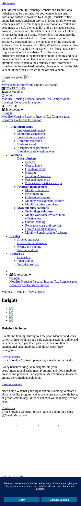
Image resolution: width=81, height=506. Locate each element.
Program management (32, 186)
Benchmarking (34, 193)
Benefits (30, 162)
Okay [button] (22, 499)
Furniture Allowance (38, 176)
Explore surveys (12, 384)
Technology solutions (39, 211)
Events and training (29, 246)
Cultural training (35, 222)
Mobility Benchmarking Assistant (46, 232)
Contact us (16, 253)
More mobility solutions (33, 207)
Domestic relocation (29, 140)
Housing (30, 172)
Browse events (11, 356)
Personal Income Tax (38, 99)
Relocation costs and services (43, 225)
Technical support (28, 264)
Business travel (26, 144)
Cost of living (33, 165)
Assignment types (21, 126)
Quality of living (35, 169)
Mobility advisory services (41, 204)
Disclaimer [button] (8, 3)
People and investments (48, 427)
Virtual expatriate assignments (35, 151)
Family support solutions (40, 229)
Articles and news (28, 239)
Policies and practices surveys (43, 183)
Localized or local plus (31, 137)
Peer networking (27, 250)
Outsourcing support (38, 197)
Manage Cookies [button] (59, 499)
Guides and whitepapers (32, 243)
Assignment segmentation (33, 148)
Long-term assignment (31, 130)
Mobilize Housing (13, 99)
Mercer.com (9, 84)
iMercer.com (25, 84)
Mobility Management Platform (44, 200)
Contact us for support (27, 102)
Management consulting (69, 427)
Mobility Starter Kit (37, 190)
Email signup (25, 260)
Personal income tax (37, 179)
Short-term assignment (31, 133)
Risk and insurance (8, 427)
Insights (14, 236)
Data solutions (26, 158)
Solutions (15, 155)
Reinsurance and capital (27, 427)
